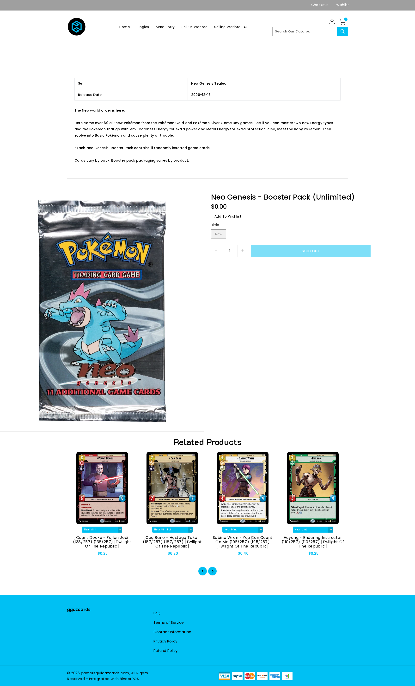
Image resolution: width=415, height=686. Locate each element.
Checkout (319, 4)
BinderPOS (129, 678)
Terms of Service (168, 622)
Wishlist (342, 4)
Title (215, 224)
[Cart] (343, 22)
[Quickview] (74, 555)
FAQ (156, 613)
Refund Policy (165, 650)
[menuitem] (124, 27)
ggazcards (79, 609)
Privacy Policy (165, 641)
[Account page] (332, 22)
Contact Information (172, 631)
